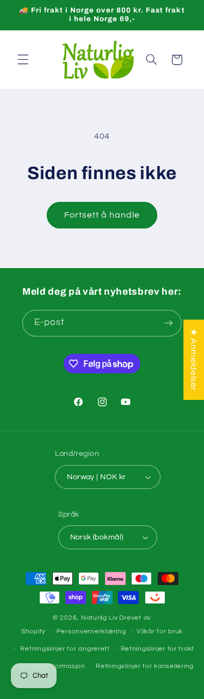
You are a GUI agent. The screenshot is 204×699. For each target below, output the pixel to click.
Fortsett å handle (102, 215)
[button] (22, 59)
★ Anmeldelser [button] (193, 359)
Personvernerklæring (91, 631)
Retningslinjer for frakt (158, 649)
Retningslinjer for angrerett (65, 649)
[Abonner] (168, 323)
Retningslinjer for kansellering (145, 666)
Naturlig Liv (99, 618)
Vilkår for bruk (160, 631)
